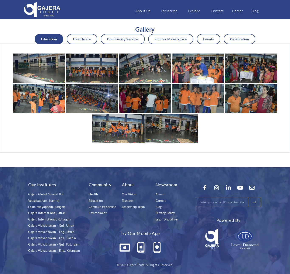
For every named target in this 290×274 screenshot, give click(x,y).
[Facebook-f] (205, 187)
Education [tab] (49, 39)
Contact (217, 11)
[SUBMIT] (254, 202)
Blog (255, 11)
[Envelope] (252, 187)
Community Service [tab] (122, 39)
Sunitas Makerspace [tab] (171, 39)
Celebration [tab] (239, 39)
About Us (143, 11)
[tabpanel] (145, 98)
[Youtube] (240, 187)
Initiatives (169, 11)
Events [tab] (208, 39)
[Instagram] (216, 187)
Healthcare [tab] (82, 39)
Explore (194, 11)
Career (237, 11)
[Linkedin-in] (228, 187)
